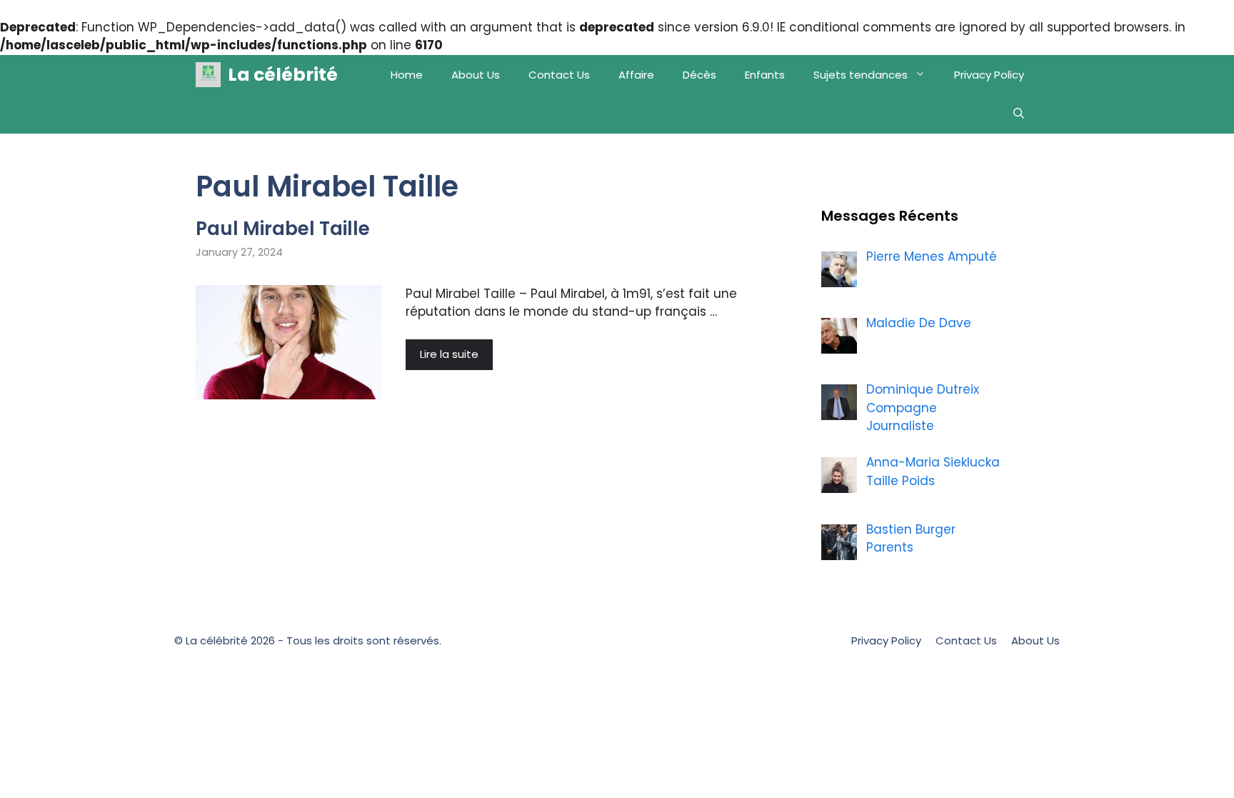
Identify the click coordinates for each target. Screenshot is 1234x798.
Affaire (636, 74)
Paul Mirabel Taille (283, 228)
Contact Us (559, 74)
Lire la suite (449, 353)
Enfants (765, 74)
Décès (699, 74)
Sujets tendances (860, 74)
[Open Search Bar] (1018, 114)
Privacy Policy (989, 74)
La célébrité (283, 74)
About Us (475, 74)
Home (407, 74)
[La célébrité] (208, 74)
